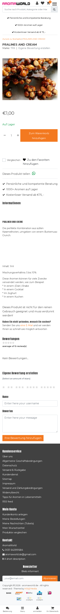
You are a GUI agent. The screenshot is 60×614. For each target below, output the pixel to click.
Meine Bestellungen (13, 519)
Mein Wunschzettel (13, 528)
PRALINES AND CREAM (34, 39)
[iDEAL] (50, 594)
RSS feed (7, 501)
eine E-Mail (26, 325)
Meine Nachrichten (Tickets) (18, 523)
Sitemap (7, 479)
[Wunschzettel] (42, 4)
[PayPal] (40, 600)
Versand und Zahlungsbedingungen (22, 488)
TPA (13, 48)
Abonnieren (49, 578)
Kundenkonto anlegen (15, 514)
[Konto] (37, 4)
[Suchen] (54, 9)
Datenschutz (9, 465)
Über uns (7, 456)
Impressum (8, 483)
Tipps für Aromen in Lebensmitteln (21, 497)
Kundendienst (10, 474)
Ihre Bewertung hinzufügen (22, 438)
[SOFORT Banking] (20, 594)
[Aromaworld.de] (16, 3)
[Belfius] (30, 594)
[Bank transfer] (10, 594)
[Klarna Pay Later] (30, 600)
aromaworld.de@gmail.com (20, 554)
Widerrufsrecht (10, 492)
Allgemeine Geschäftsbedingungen (22, 461)
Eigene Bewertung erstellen (34, 48)
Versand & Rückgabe (14, 470)
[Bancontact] (20, 600)
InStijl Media (30, 588)
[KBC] (41, 594)
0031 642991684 (13, 549)
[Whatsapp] (33, 173)
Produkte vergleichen (14, 532)
